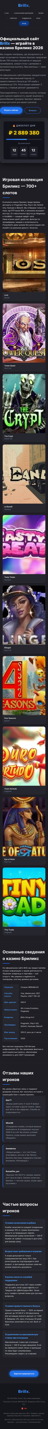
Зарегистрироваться (24, 1373)
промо (41, 13)
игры (38, 18)
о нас (6, 13)
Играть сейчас (11, 110)
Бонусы (32, 110)
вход (24, 23)
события (13, 18)
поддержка (26, 18)
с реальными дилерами (23, 13)
